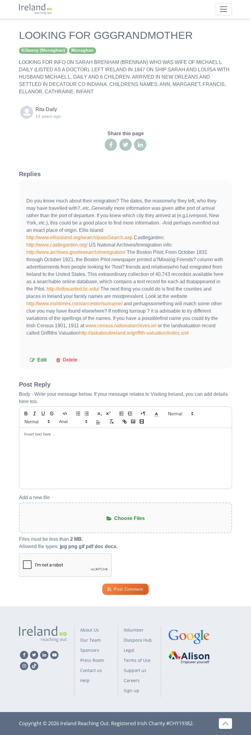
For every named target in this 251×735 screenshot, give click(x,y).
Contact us (91, 670)
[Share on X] (125, 145)
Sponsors (89, 650)
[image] (133, 421)
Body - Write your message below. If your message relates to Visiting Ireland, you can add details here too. (123, 398)
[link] (124, 421)
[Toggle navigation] (223, 9)
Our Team (90, 640)
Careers (132, 680)
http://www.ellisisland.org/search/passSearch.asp (79, 237)
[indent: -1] (121, 413)
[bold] (26, 413)
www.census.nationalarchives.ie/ (120, 325)
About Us (89, 630)
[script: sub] (100, 413)
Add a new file (34, 497)
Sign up (131, 690)
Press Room (92, 660)
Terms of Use (137, 660)
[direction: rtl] (143, 413)
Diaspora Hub (138, 640)
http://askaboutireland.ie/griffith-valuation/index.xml (134, 333)
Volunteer (134, 630)
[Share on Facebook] (111, 145)
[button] (156, 413)
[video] (141, 421)
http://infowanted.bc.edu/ (73, 288)
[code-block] (65, 413)
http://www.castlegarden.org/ (57, 244)
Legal (129, 650)
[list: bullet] (86, 413)
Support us (135, 670)
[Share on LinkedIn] (140, 145)
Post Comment (128, 589)
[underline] (43, 413)
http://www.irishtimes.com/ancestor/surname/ (74, 303)
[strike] (51, 413)
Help (85, 680)
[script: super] (108, 413)
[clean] (111, 421)
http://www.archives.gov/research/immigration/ (76, 252)
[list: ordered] (78, 413)
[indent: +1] (130, 413)
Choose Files (129, 518)
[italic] (34, 413)
